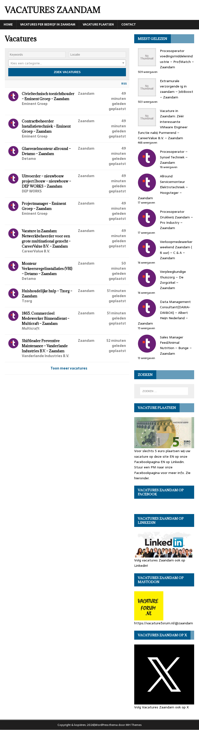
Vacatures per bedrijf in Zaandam (47, 24)
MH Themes (133, 724)
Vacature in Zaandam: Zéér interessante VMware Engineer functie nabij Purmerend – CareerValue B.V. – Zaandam (163, 124)
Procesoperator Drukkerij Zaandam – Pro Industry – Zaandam (176, 220)
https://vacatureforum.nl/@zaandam (163, 623)
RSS (124, 83)
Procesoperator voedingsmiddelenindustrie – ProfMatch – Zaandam (177, 59)
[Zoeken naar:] (164, 391)
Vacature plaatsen (98, 24)
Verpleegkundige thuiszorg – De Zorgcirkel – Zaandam (173, 280)
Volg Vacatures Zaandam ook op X (161, 707)
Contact (128, 24)
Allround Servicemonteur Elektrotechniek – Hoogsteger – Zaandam (163, 187)
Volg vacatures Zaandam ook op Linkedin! (159, 563)
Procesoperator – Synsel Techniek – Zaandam (174, 157)
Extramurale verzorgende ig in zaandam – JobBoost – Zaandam (176, 89)
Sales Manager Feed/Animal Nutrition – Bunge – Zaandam (176, 345)
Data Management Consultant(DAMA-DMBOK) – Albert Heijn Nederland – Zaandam (164, 312)
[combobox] (67, 63)
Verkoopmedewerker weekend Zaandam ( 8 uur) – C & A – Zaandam (176, 250)
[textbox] (67, 63)
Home (8, 24)
